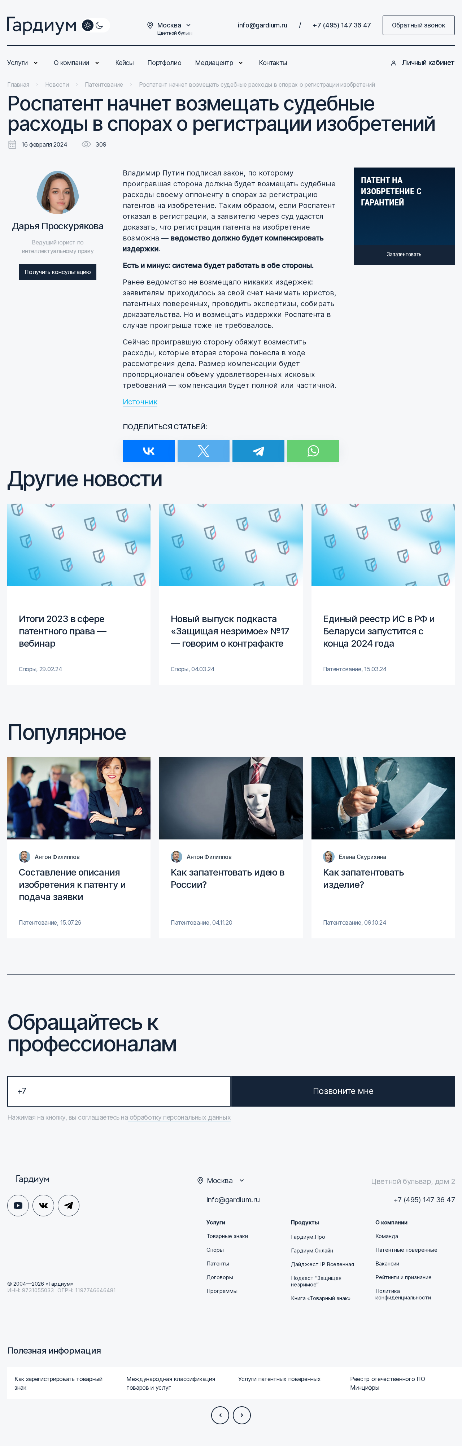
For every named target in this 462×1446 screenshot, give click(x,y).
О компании (71, 62)
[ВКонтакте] (149, 446)
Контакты (273, 62)
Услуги (17, 62)
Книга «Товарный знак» (321, 1298)
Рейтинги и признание (403, 1277)
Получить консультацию (58, 271)
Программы (221, 1291)
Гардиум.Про (308, 1237)
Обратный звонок (418, 25)
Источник (140, 402)
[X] (204, 446)
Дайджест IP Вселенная (322, 1264)
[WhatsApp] (313, 446)
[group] (79, 594)
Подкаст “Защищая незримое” (316, 1281)
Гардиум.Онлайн (312, 1250)
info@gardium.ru (262, 25)
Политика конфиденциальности (403, 1294)
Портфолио (164, 62)
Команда (386, 1236)
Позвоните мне (343, 1091)
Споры (215, 1250)
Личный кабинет (428, 62)
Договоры (219, 1277)
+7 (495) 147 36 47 (342, 25)
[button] (220, 1415)
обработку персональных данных (179, 1117)
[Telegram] (258, 446)
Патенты (217, 1263)
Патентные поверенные (406, 1250)
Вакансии (387, 1263)
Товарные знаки (227, 1236)
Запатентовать (404, 254)
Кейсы (124, 62)
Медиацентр (214, 62)
